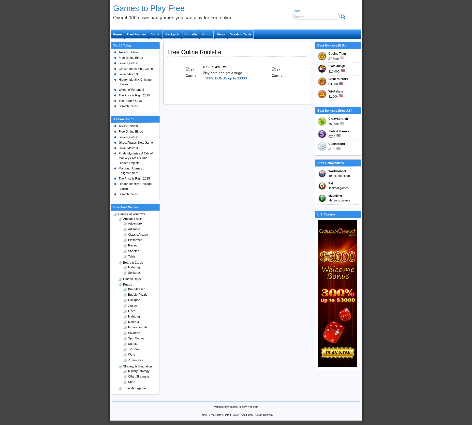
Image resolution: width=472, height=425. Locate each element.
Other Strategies (139, 376)
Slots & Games (338, 131)
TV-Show (134, 349)
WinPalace (335, 91)
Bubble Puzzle (138, 294)
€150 (331, 149)
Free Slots (215, 414)
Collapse (134, 300)
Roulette (190, 34)
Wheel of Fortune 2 (131, 89)
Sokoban (134, 333)
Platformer (135, 240)
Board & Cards (133, 262)
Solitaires (134, 272)
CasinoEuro (336, 144)
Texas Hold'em (264, 414)
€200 (331, 136)
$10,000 (333, 71)
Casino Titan (337, 53)
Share (297, 11)
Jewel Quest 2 (128, 63)
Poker (235, 414)
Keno (221, 34)
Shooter (133, 251)
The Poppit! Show (130, 101)
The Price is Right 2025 (134, 95)
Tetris (131, 256)
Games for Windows (131, 214)
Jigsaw (132, 305)
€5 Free (333, 124)
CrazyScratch (338, 119)
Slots (155, 34)
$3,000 (333, 84)
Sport (131, 382)
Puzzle (127, 284)
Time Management (135, 388)
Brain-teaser (136, 289)
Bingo (206, 34)
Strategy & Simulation (137, 366)
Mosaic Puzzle (138, 327)
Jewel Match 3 (128, 74)
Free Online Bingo (131, 58)
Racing (133, 245)
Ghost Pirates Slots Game (136, 69)
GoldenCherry (338, 79)
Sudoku (133, 344)
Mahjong (134, 267)
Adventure (135, 223)
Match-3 (133, 322)
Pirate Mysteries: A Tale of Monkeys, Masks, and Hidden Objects (136, 158)
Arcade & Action (133, 219)
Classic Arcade (138, 234)
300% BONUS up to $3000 (226, 78)
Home (117, 34)
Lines (131, 311)
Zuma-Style (135, 360)
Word (131, 354)
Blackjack (171, 34)
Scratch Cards (240, 34)
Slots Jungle (337, 66)
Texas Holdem (128, 52)
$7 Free (333, 59)
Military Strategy (138, 371)
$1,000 (333, 96)
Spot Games (136, 338)
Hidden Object (132, 279)
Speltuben (247, 414)
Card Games (136, 34)
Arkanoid (134, 229)
